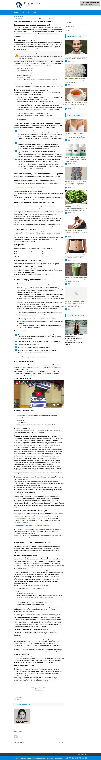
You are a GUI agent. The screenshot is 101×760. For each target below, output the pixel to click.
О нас (34, 12)
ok (67, 758)
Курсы (21, 16)
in (83, 758)
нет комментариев (34, 18)
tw (80, 758)
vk (86, 758)
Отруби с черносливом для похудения (76, 277)
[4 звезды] (51, 18)
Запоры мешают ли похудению (74, 133)
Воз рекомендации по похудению (74, 301)
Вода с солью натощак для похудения (76, 254)
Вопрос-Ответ (26, 12)
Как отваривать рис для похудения (75, 78)
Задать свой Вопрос (71, 340)
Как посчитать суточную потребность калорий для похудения (22, 720)
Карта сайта (84, 754)
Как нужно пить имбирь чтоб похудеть (76, 102)
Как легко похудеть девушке (73, 230)
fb (73, 758)
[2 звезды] (48, 18)
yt (70, 758)
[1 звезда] (46, 18)
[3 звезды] (49, 18)
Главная (16, 12)
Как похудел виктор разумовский (74, 55)
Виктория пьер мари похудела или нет (76, 181)
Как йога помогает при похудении (75, 157)
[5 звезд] (52, 18)
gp (76, 758)
